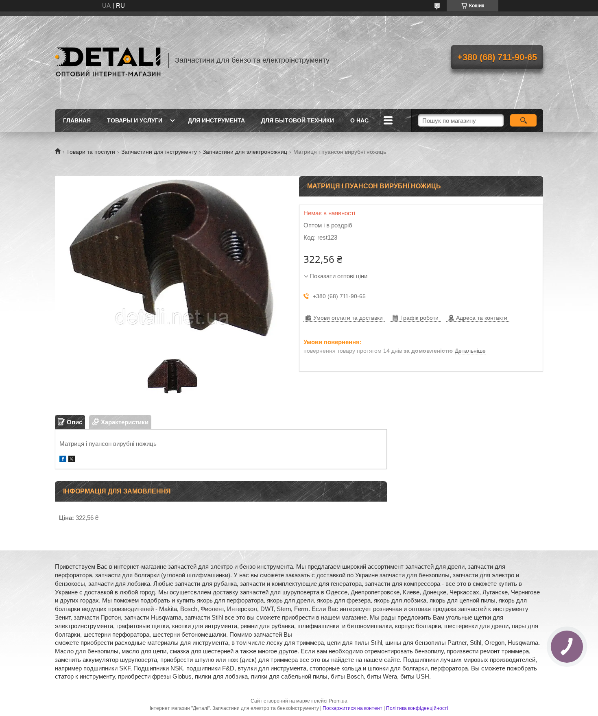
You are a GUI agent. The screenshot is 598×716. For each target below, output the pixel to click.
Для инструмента (216, 120)
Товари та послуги (90, 151)
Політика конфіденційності (417, 708)
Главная (77, 120)
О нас (359, 120)
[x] (71, 459)
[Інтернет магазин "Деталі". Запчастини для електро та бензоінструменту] (108, 60)
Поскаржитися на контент (352, 708)
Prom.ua (338, 701)
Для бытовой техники (297, 120)
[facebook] (62, 459)
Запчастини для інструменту (159, 151)
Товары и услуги (134, 120)
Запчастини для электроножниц (245, 151)
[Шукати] (523, 120)
